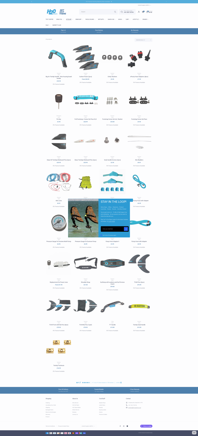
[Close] (131, 200)
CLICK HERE (111, 221)
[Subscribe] (126, 229)
